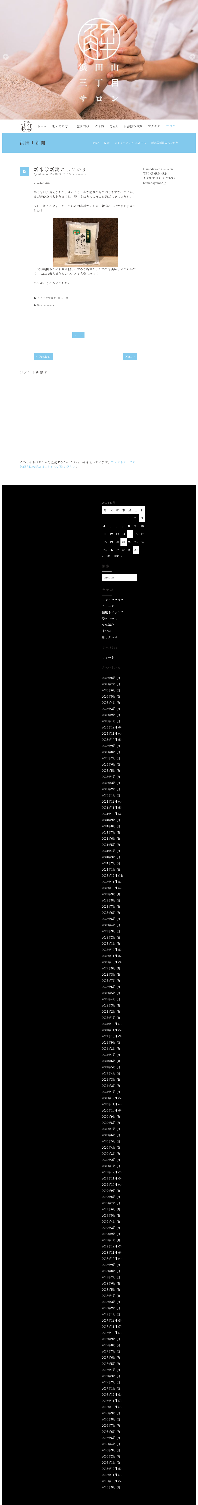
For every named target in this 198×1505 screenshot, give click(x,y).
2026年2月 (109, 714)
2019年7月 (109, 1203)
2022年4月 (109, 999)
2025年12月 (109, 727)
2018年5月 (109, 1289)
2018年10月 (109, 1258)
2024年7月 (109, 832)
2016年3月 (109, 1450)
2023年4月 (109, 925)
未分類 (106, 631)
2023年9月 (109, 894)
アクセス (154, 126)
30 (135, 549)
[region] (99, 60)
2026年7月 (109, 684)
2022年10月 (109, 962)
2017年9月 (109, 1339)
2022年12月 (109, 949)
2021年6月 (109, 1060)
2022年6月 (109, 986)
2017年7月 (109, 1351)
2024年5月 (109, 844)
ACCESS (168, 178)
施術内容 (83, 126)
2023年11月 (109, 881)
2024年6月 (109, 838)
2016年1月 (109, 1462)
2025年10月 (109, 739)
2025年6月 (109, 764)
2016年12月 (109, 1394)
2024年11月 (109, 807)
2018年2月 (109, 1308)
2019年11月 (109, 1178)
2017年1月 (109, 1388)
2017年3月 (109, 1376)
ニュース (140, 143)
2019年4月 (109, 1221)
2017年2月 (109, 1382)
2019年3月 (109, 1227)
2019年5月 (109, 1215)
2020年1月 (109, 1166)
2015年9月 (109, 1487)
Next (128, 356)
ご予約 (99, 126)
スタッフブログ (124, 143)
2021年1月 (109, 1091)
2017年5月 (109, 1363)
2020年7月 (109, 1128)
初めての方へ (61, 126)
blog (106, 143)
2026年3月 (109, 708)
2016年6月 (109, 1431)
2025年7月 (109, 758)
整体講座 (108, 624)
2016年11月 (109, 1400)
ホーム (41, 126)
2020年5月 (109, 1141)
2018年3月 (109, 1301)
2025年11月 (109, 733)
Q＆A (114, 126)
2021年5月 (109, 1067)
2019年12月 (109, 1172)
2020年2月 (109, 1159)
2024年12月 (109, 801)
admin (42, 174)
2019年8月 (109, 1196)
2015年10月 (109, 1481)
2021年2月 (109, 1085)
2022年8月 (109, 974)
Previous (44, 356)
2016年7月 (109, 1425)
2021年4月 (109, 1073)
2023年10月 (109, 887)
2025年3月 (109, 782)
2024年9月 (109, 820)
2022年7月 (109, 980)
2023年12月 (109, 875)
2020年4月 (109, 1147)
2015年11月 (109, 1474)
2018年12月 (109, 1246)
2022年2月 (109, 1011)
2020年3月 (109, 1153)
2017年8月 (109, 1345)
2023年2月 (109, 937)
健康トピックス (113, 612)
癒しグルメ (109, 637)
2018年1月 (109, 1314)
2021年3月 (109, 1079)
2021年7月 (109, 1054)
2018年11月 (109, 1252)
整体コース (109, 618)
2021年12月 (109, 1023)
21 (123, 541)
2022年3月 (109, 1005)
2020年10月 (109, 1110)
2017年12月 (109, 1320)
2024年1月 (109, 869)
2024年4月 (109, 850)
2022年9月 (109, 968)
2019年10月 (109, 1184)
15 (129, 534)
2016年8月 (109, 1419)
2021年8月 (109, 1048)
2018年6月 (109, 1283)
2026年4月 (109, 702)
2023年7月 (109, 906)
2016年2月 (109, 1456)
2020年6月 (109, 1135)
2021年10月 (109, 1036)
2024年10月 (109, 813)
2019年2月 (109, 1233)
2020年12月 (109, 1098)
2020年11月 (109, 1104)
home (95, 143)
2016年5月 (109, 1437)
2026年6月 (109, 690)
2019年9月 (109, 1190)
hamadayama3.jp (154, 182)
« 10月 (106, 556)
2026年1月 (109, 721)
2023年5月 (109, 918)
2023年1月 (109, 943)
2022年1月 (109, 1017)
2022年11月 (109, 955)
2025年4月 (109, 776)
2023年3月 (109, 931)
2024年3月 (109, 857)
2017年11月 (109, 1326)
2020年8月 (109, 1122)
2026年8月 (109, 677)
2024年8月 (109, 826)
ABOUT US (151, 178)
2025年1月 (109, 795)
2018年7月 (109, 1277)
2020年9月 (109, 1116)
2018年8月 (109, 1271)
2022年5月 (109, 993)
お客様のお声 (133, 126)
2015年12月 (109, 1468)
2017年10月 (109, 1332)
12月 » (118, 556)
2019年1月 (109, 1240)
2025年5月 (109, 770)
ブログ (170, 126)
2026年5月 (109, 696)
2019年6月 (109, 1209)
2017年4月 (109, 1369)
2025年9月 (109, 745)
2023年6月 (109, 912)
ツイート (108, 657)
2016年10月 (109, 1406)
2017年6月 (109, 1357)
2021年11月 (109, 1030)
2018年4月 (109, 1295)
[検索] (133, 577)
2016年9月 (109, 1413)
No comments (77, 174)
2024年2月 (109, 863)
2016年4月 (109, 1444)
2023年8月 (109, 900)
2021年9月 (109, 1042)
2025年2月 (109, 789)
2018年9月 (109, 1264)
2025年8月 (109, 752)
